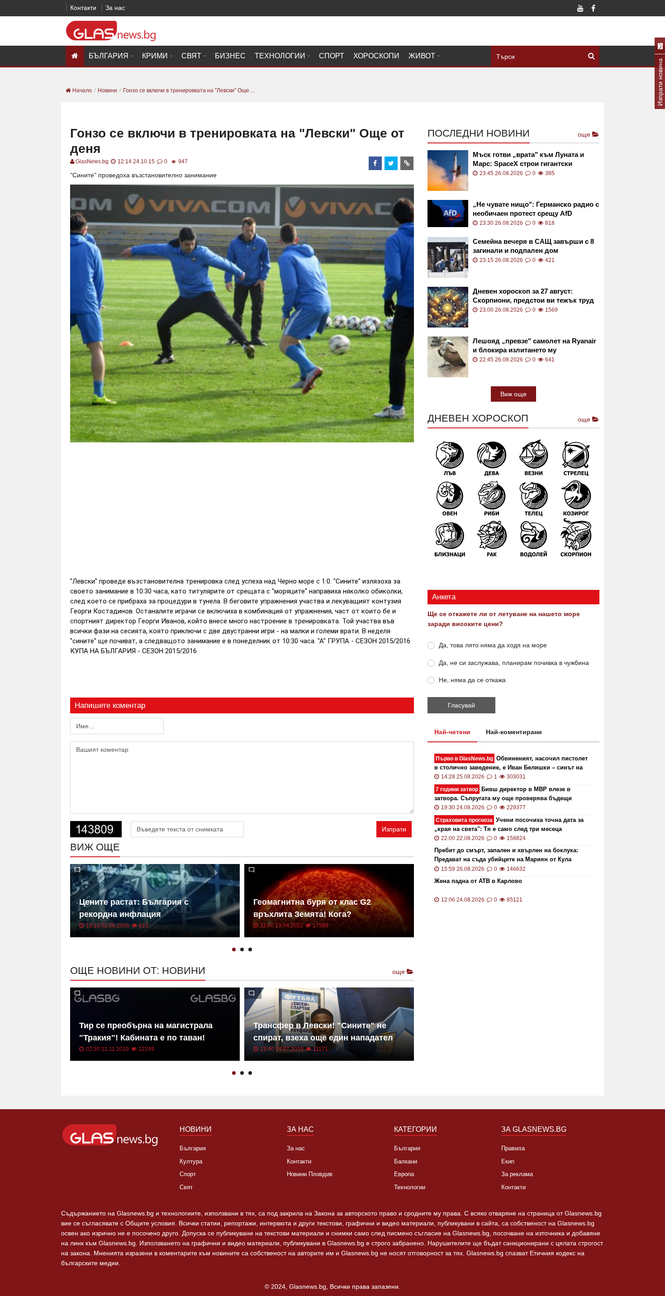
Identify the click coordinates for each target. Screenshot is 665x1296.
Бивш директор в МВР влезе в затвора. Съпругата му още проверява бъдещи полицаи (503, 794)
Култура (191, 1161)
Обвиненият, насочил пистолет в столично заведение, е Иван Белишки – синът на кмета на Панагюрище (511, 763)
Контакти (83, 7)
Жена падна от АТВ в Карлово (478, 881)
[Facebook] (593, 9)
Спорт (331, 56)
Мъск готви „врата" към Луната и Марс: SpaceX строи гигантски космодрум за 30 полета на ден (528, 159)
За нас (115, 7)
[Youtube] (580, 9)
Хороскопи (376, 56)
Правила (513, 1148)
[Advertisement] (242, 508)
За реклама (517, 1174)
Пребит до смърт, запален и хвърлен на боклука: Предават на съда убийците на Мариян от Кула (506, 855)
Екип (507, 1161)
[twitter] (391, 163)
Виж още (513, 394)
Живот (421, 56)
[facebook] (375, 163)
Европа (404, 1174)
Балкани (405, 1161)
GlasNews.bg (92, 161)
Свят (191, 56)
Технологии (280, 56)
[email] (407, 163)
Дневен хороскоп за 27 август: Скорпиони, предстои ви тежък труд (533, 295)
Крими (155, 56)
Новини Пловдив (309, 1174)
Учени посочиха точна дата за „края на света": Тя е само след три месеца (509, 824)
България (108, 56)
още (399, 971)
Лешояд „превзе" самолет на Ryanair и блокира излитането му (534, 345)
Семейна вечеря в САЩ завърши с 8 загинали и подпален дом (533, 245)
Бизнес (230, 56)
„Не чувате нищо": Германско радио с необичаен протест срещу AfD (536, 208)
